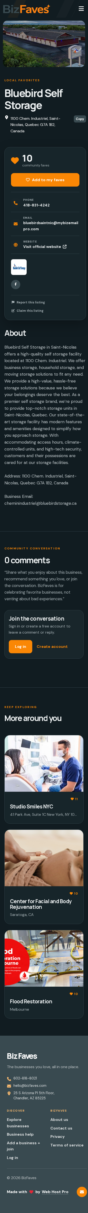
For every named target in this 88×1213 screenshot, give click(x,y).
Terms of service (67, 1145)
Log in (20, 646)
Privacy (57, 1136)
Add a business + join (23, 1146)
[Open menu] (81, 9)
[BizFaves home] (27, 9)
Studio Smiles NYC (31, 806)
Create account (52, 646)
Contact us (61, 1128)
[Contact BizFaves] (82, 1192)
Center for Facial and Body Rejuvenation (41, 904)
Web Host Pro (55, 1191)
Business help (20, 1134)
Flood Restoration (31, 1001)
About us (59, 1119)
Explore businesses (18, 1123)
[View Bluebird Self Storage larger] (19, 267)
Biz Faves (22, 1056)
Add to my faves (48, 179)
